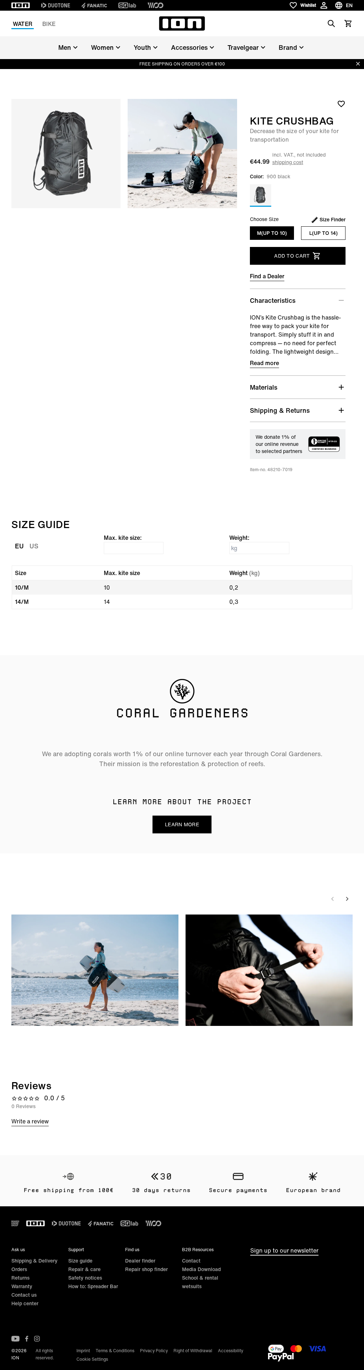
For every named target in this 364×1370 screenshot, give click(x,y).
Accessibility (230, 1351)
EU (19, 545)
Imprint (83, 1351)
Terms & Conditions (115, 1351)
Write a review (30, 1121)
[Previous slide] (332, 899)
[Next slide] (347, 899)
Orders (19, 1269)
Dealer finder (140, 1260)
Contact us (24, 1294)
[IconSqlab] (127, 5)
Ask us (18, 1250)
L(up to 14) (323, 233)
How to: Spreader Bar (93, 1286)
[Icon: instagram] (37, 1339)
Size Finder (333, 219)
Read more (264, 363)
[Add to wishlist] (341, 103)
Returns (20, 1277)
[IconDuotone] (55, 5)
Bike (48, 24)
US (34, 545)
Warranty (21, 1286)
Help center (24, 1303)
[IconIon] (20, 5)
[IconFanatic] (94, 5)
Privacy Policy (154, 1351)
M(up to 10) (272, 233)
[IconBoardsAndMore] (15, 1223)
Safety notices (85, 1277)
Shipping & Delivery (34, 1260)
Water (22, 24)
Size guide (80, 1260)
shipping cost (287, 162)
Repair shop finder (146, 1269)
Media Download (201, 1269)
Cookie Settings (92, 1359)
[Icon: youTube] (15, 1339)
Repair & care (84, 1269)
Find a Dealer (267, 276)
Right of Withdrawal (192, 1351)
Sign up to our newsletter (284, 1250)
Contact (191, 1260)
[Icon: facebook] (26, 1339)
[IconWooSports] (156, 5)
